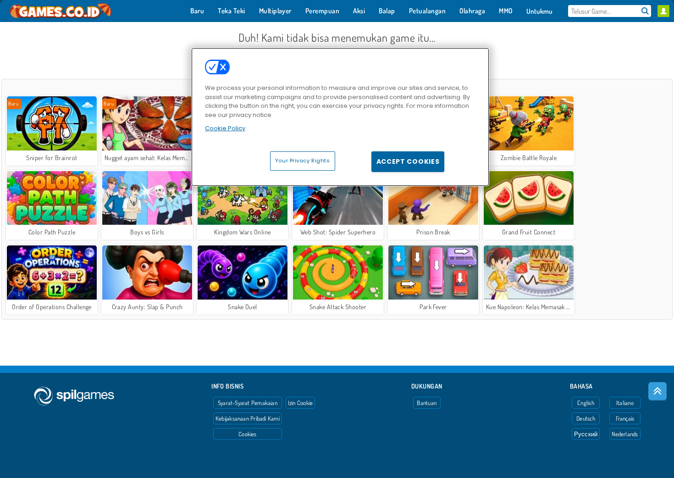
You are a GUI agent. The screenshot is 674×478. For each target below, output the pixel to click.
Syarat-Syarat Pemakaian (247, 402)
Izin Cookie (300, 402)
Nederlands (625, 434)
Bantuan (426, 402)
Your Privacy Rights (302, 160)
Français (625, 418)
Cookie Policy (225, 128)
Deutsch (585, 418)
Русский (586, 434)
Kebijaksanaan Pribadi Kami (247, 418)
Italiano (625, 402)
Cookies (247, 434)
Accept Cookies (408, 161)
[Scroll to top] (657, 391)
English (585, 402)
